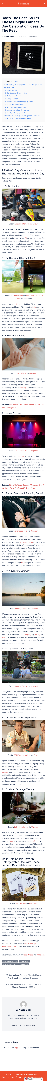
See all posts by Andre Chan (23, 1025)
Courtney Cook (16, 296)
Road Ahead (28, 955)
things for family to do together (15, 964)
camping (27, 634)
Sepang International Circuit (26, 224)
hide (15, 81)
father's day (24, 961)
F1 (26, 238)
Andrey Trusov (21, 608)
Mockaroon (21, 903)
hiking (37, 634)
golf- (16, 304)
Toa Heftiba (21, 373)
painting (5, 772)
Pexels (36, 755)
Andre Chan (9, 36)
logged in (19, 1047)
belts (31, 542)
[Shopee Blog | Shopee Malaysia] (23, 3)
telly (34, 307)
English (31, 1079)
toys (23, 562)
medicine (20, 456)
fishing (4, 637)
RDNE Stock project (22, 755)
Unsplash (30, 296)
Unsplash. (40, 955)
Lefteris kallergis (21, 827)
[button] (2, 3)
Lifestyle (33, 36)
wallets (23, 542)
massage (23, 387)
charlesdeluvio (21, 531)
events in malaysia (10, 961)
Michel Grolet (21, 451)
